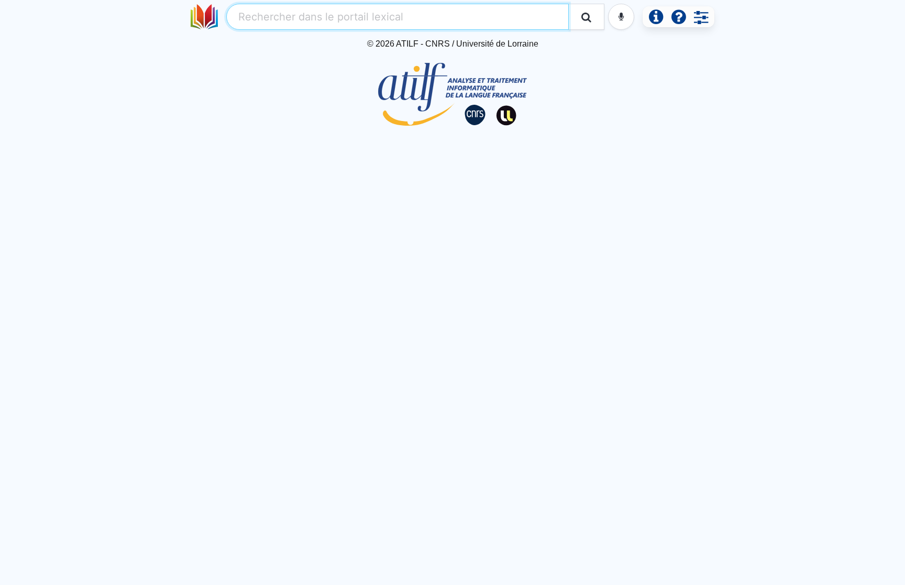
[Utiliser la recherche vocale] (621, 17)
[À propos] (656, 16)
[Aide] (678, 16)
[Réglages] (701, 16)
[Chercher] (586, 17)
